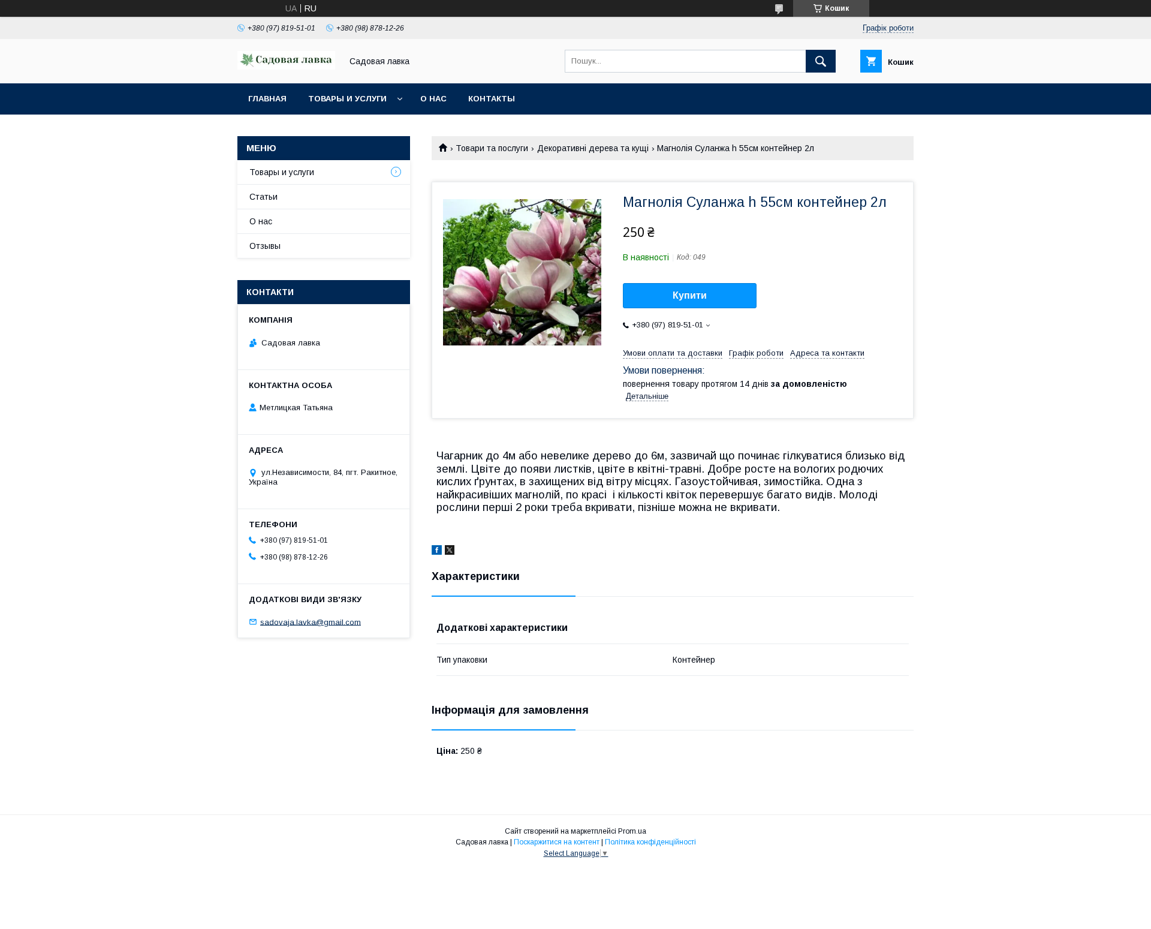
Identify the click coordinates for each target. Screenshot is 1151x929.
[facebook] (437, 552)
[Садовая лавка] (286, 66)
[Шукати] (821, 61)
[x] (449, 552)
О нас (433, 98)
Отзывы (265, 246)
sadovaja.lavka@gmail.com (310, 621)
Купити (690, 295)
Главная (267, 98)
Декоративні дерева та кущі (593, 148)
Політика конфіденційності (650, 842)
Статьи (263, 197)
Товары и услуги (347, 98)
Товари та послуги (492, 148)
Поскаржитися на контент (556, 842)
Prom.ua (632, 831)
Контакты (491, 98)
